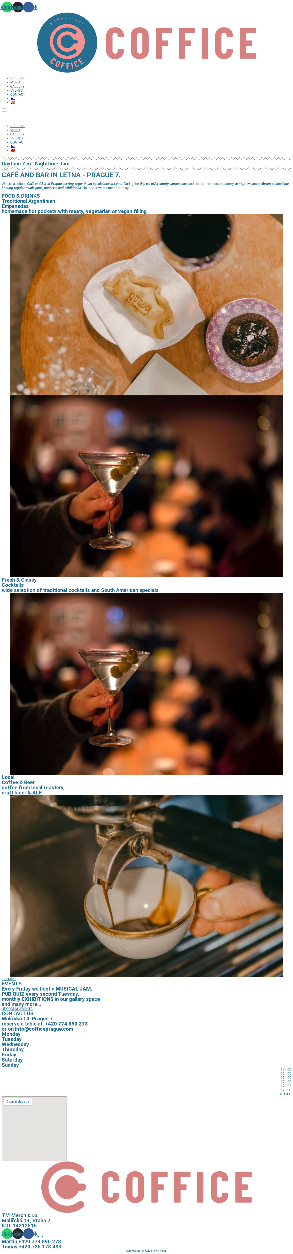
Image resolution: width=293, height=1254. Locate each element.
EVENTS (16, 90)
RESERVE (17, 78)
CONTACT (17, 94)
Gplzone (150, 1250)
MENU (15, 82)
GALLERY (17, 86)
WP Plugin (161, 1250)
